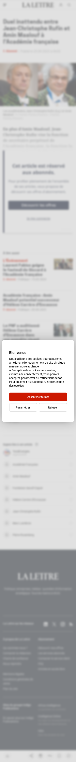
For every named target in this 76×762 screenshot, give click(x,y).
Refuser (53, 407)
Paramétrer (23, 407)
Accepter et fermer (38, 396)
